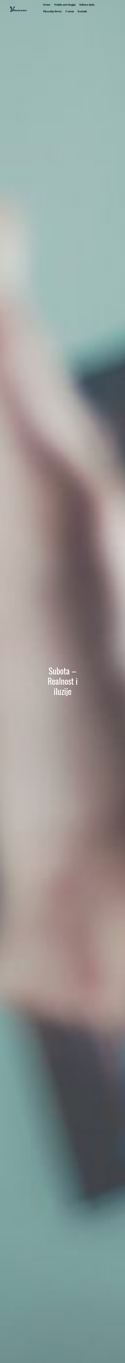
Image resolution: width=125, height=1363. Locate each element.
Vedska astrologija (65, 4)
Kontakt (82, 11)
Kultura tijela (87, 4)
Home (46, 4)
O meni (69, 11)
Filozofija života (52, 11)
